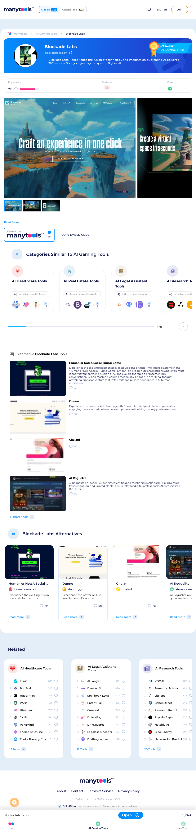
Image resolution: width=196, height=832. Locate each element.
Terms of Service (101, 791)
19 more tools (19, 517)
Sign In (162, 9)
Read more (16, 617)
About (61, 791)
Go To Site (66, 141)
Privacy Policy (129, 791)
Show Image (69, 155)
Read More (11, 222)
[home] (19, 9)
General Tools (73, 9)
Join (180, 9)
